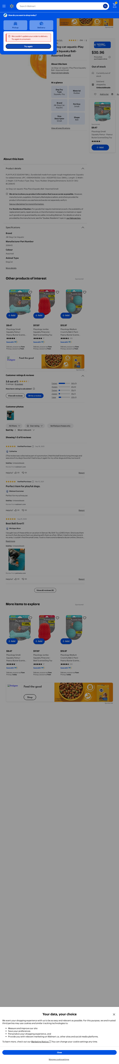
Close (59, 1052)
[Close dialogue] (114, 1014)
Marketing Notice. (40, 1041)
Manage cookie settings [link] (59, 1059)
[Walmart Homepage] (11, 6)
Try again (28, 46)
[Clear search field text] (101, 6)
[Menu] (4, 6)
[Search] (105, 6)
